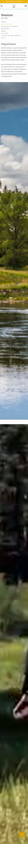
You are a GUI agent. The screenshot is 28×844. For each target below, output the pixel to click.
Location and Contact (11, 35)
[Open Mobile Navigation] (26, 6)
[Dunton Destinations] (14, 8)
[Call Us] (2, 6)
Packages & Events (9, 26)
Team (3, 31)
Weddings (5, 28)
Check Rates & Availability (14, 1)
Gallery (4, 33)
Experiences (6, 24)
